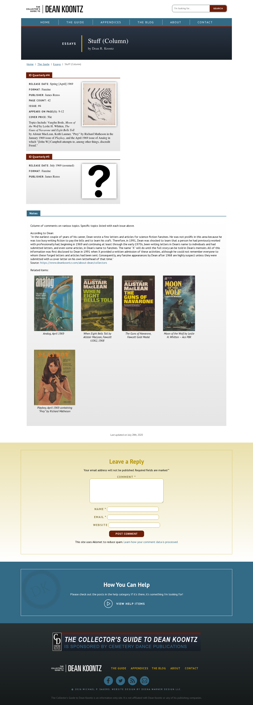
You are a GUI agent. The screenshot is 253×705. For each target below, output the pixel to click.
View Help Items (130, 604)
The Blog (145, 22)
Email (100, 517)
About (175, 22)
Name (100, 509)
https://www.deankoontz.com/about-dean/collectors (73, 262)
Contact (205, 22)
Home (45, 22)
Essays (57, 64)
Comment (126, 477)
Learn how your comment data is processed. (151, 542)
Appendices (111, 22)
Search (218, 8)
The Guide (75, 22)
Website (100, 525)
